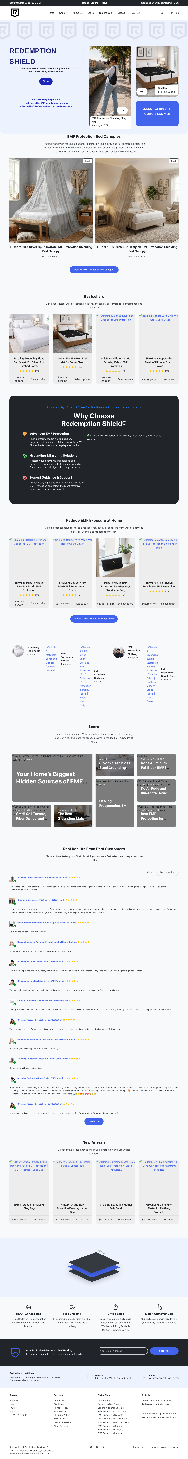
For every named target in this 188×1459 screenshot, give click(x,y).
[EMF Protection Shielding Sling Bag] (29, 1179)
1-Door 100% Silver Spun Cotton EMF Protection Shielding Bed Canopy (51, 249)
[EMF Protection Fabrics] (51, 658)
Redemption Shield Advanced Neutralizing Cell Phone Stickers (47, 942)
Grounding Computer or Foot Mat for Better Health (40, 900)
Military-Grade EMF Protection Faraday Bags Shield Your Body (115, 586)
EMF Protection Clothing (133, 650)
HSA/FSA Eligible (18, 1415)
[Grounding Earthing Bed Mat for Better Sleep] (72, 333)
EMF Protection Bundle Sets (168, 672)
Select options (39, 379)
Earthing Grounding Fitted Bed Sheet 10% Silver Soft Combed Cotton (29, 362)
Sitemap (175, 1447)
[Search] (162, 13)
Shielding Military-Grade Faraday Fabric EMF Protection (115, 362)
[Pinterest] (103, 1447)
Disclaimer (59, 1404)
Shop (62, 12)
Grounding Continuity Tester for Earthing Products (159, 1208)
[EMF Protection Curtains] (85, 676)
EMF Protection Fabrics (67, 657)
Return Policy (61, 1411)
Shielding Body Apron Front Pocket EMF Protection (41, 1078)
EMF (162, 759)
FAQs (12, 1407)
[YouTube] (97, 1447)
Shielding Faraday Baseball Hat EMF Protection (39, 1020)
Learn (91, 12)
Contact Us (59, 1400)
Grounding (104, 759)
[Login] (172, 13)
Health (102, 784)
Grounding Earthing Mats (111, 1407)
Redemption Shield (25, 759)
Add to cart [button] (169, 379)
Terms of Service (62, 1422)
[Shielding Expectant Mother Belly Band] (115, 1179)
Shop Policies (61, 1426)
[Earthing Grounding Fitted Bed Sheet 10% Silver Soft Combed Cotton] (29, 333)
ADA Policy (59, 1418)
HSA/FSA (135, 12)
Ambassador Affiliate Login (156, 1404)
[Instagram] (91, 1447)
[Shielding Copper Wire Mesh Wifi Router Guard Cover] (159, 333)
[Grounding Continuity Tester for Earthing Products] (159, 1179)
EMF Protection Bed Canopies (113, 1422)
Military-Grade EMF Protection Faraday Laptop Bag (72, 1208)
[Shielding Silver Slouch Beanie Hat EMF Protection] (159, 557)
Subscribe (164, 1350)
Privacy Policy (61, 1407)
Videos (121, 12)
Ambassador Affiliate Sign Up (157, 1400)
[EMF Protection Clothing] (119, 652)
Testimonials (105, 12)
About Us (78, 12)
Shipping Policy (62, 1415)
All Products (104, 1400)
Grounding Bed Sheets (109, 1404)
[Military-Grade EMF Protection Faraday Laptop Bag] (72, 1179)
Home (51, 12)
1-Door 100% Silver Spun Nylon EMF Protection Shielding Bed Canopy (137, 249)
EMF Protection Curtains (100, 674)
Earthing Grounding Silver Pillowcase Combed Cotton (42, 1000)
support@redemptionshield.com (164, 1378)
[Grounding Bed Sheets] (18, 651)
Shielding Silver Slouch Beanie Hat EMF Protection (41, 961)
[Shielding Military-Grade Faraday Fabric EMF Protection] (115, 333)
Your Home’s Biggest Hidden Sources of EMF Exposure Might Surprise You (51, 785)
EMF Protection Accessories (112, 1411)
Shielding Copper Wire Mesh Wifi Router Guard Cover (159, 362)
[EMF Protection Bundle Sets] (152, 674)
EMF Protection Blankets (110, 1415)
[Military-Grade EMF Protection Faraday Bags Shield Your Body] (115, 557)
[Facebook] (84, 1447)
